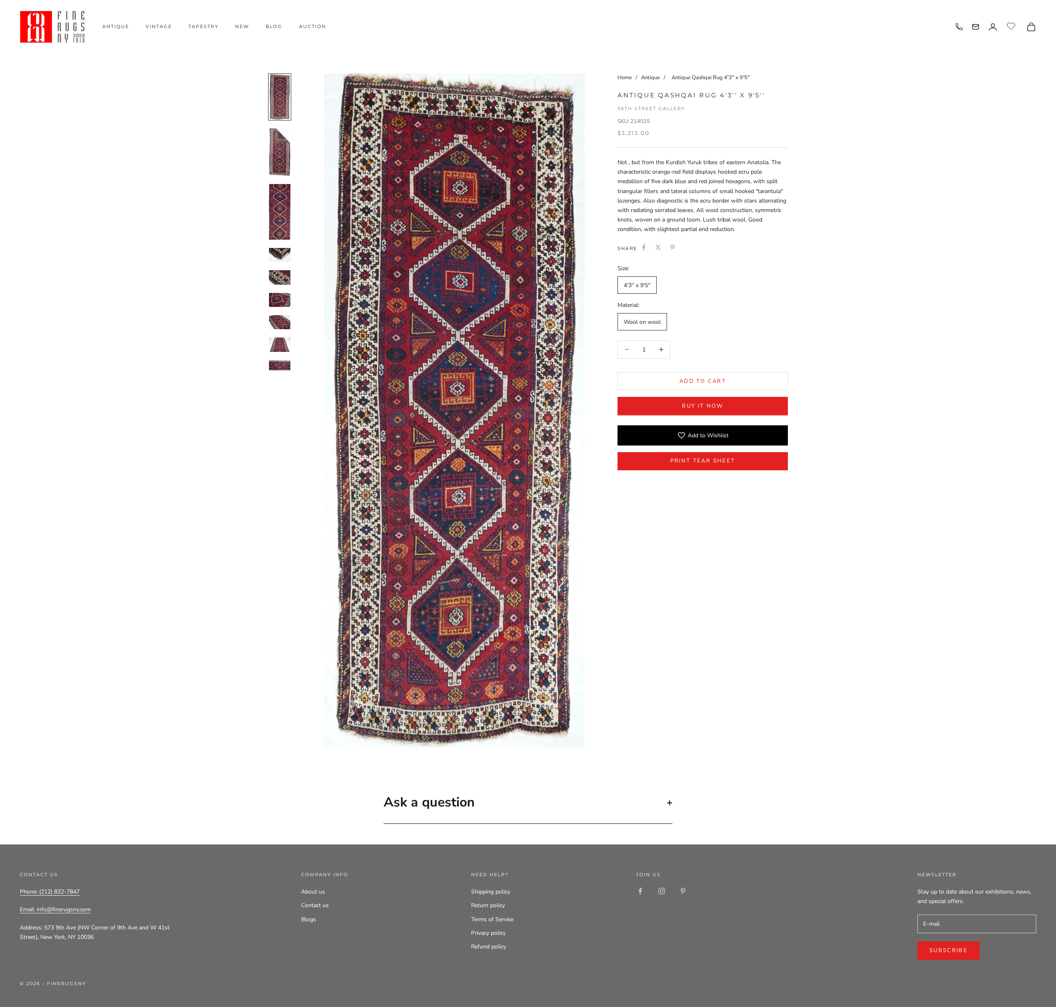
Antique (115, 26)
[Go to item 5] (279, 277)
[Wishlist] (1012, 26)
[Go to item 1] (279, 97)
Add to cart (702, 380)
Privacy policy (488, 933)
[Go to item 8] (279, 344)
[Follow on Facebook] (640, 891)
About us (313, 892)
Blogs (308, 919)
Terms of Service (492, 919)
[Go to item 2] (279, 152)
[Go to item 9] (279, 367)
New (242, 26)
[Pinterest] (672, 247)
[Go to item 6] (279, 300)
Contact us (315, 905)
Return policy (488, 905)
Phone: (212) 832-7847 (50, 892)
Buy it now (702, 405)
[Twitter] (658, 247)
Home (625, 77)
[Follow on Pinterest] (683, 891)
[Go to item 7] (279, 322)
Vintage (159, 26)
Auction (312, 26)
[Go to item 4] (279, 255)
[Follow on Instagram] (662, 891)
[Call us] (959, 27)
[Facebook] (643, 247)
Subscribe (948, 950)
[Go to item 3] (279, 212)
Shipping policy (490, 892)
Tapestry (204, 26)
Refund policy (488, 946)
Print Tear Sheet (702, 461)
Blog (274, 26)
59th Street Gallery (651, 108)
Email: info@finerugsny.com (55, 909)
